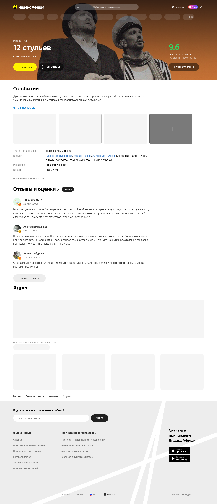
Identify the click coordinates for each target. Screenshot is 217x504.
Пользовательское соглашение (29, 445)
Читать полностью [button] (24, 107)
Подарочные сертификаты (27, 451)
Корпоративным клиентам (74, 451)
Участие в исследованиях (26, 462)
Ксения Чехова (82, 155)
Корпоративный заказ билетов (77, 457)
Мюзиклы (53, 396)
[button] (190, 17)
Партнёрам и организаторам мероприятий (83, 439)
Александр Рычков (103, 155)
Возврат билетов (22, 457)
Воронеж (17, 396)
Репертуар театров (35, 396)
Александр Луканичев (59, 155)
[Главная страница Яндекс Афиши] (15, 7)
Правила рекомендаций (25, 468)
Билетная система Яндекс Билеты (78, 445)
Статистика (66, 494)
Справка (17, 439)
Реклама (80, 494)
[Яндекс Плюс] (193, 7)
